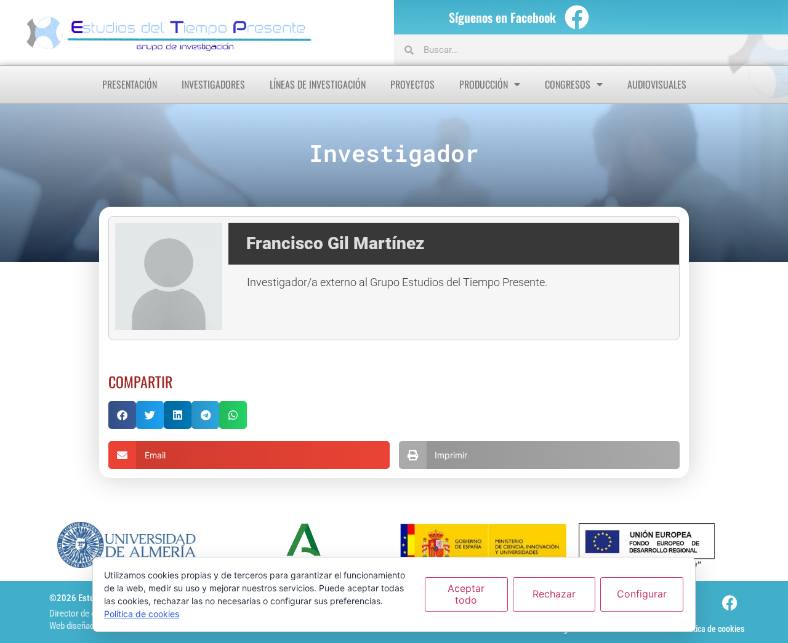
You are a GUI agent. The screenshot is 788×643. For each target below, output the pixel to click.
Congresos (567, 84)
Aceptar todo (466, 594)
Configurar (642, 594)
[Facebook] (577, 17)
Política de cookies (712, 629)
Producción (483, 84)
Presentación (129, 84)
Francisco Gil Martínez (335, 243)
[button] (122, 415)
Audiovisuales (656, 84)
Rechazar (554, 594)
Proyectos (412, 84)
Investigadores (213, 84)
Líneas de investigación (318, 84)
